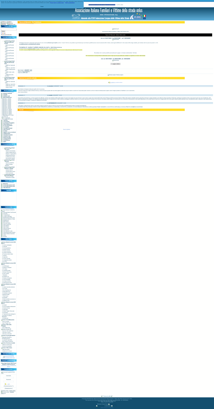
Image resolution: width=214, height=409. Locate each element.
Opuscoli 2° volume (6, 100)
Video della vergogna (6, 325)
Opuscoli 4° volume (6, 102)
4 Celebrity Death (6, 270)
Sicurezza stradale (10, 343)
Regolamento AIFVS (10, 155)
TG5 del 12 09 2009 (7, 333)
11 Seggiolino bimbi (7, 260)
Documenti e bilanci (10, 158)
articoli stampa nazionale (9, 233)
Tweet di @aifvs (66, 129)
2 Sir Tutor (5, 288)
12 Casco (5, 261)
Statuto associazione (10, 150)
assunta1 (51, 86)
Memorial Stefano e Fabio (9, 219)
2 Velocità (5, 246)
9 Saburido (5, 257)
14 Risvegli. (5, 309)
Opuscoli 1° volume (6, 98)
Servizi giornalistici (10, 335)
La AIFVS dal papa (7, 216)
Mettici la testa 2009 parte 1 (8, 285)
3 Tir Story (5, 269)
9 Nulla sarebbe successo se (9, 299)
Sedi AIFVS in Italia (9, 176)
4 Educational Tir (6, 291)
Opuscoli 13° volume (7, 112)
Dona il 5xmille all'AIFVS (9, 165)
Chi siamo (7, 149)
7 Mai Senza (5, 296)
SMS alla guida (6, 349)
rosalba (50, 95)
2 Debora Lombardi (7, 267)
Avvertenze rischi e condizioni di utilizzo (8, 366)
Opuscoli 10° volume (7, 109)
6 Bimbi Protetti (6, 294)
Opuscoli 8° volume (6, 107)
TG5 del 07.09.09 (6, 332)
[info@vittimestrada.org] (115, 39)
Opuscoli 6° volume (6, 104)
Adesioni (7, 161)
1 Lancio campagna (7, 245)
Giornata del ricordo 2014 (9, 63)
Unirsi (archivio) (9, 173)
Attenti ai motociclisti (7, 344)
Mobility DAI (6, 220)
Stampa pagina (119, 74)
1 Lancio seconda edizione (9, 287)
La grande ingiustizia (7, 339)
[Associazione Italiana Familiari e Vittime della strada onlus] (108, 19)
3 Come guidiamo (7, 248)
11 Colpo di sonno (7, 281)
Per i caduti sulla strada (7, 119)
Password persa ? (9, 386)
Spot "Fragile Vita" (7, 323)
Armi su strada (6, 321)
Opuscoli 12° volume (7, 111)
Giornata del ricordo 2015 (9, 79)
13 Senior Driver (6, 308)
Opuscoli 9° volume (6, 108)
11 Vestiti (5, 305)
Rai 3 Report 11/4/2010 (8, 341)
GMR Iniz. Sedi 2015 (10, 84)
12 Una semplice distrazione (9, 306)
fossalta (5, 236)
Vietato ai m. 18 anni (7, 351)
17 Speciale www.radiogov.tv (9, 314)
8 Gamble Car (6, 276)
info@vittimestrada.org (56, 47)
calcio (4, 235)
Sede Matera (6, 225)
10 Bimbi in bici (6, 300)
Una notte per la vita (7, 231)
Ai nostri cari (5, 116)
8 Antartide (5, 297)
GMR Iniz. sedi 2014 (10, 68)
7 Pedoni (5, 255)
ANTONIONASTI (52, 103)
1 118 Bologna (6, 266)
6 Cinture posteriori (7, 252)
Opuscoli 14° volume (7, 114)
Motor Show (6, 221)
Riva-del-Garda (6, 223)
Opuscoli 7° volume (6, 105)
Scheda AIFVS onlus (10, 171)
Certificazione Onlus (10, 156)
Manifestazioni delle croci (9, 217)
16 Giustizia (5, 312)
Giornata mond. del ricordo (9, 43)
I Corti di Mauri (6, 215)
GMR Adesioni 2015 (10, 85)
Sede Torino (6, 227)
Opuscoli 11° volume (7, 110)
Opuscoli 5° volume (6, 103)
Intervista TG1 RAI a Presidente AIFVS (7, 338)
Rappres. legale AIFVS (11, 153)
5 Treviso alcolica (6, 251)
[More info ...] (114, 405)
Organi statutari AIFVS (11, 152)
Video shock (9, 347)
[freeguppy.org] (100, 405)
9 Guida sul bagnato (7, 278)
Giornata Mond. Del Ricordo (9, 212)
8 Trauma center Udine (8, 254)
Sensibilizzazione (10, 319)
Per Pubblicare (6, 117)
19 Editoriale (5, 318)
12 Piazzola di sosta (7, 282)
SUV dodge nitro (6, 327)
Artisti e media (9, 87)
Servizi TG (8, 329)
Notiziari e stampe (9, 168)
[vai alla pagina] (8, 356)
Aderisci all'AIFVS (10, 162)
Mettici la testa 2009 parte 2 (8, 303)
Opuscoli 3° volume (6, 101)
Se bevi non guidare (7, 346)
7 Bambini (5, 275)
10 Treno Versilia (6, 258)
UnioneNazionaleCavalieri (9, 232)
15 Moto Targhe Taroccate (8, 311)
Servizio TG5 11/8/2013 (8, 330)
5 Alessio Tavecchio (7, 272)
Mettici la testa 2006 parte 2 (8, 264)
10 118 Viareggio (6, 279)
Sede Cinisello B (7, 224)
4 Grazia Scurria (6, 249)
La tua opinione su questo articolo (115, 82)
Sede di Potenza (7, 228)
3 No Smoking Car (7, 290)
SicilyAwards (6, 229)
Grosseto (5, 213)
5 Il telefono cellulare (7, 293)
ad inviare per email (52, 42)
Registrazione (8, 388)
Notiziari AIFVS (9, 170)
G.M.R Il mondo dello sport (9, 357)
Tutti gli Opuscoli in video (8, 115)
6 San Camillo (6, 273)
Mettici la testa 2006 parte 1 (8, 243)
